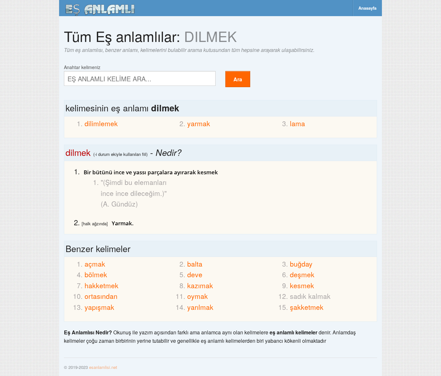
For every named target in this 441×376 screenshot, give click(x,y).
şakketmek (306, 307)
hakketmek (101, 285)
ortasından (101, 296)
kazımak (200, 285)
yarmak (198, 123)
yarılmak (200, 307)
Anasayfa (367, 8)
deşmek (302, 274)
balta (194, 264)
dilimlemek (101, 123)
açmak (95, 264)
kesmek (302, 285)
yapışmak (99, 307)
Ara (237, 79)
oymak (197, 296)
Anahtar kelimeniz (82, 66)
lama (297, 123)
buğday (301, 264)
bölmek (96, 274)
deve (194, 274)
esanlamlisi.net (103, 367)
